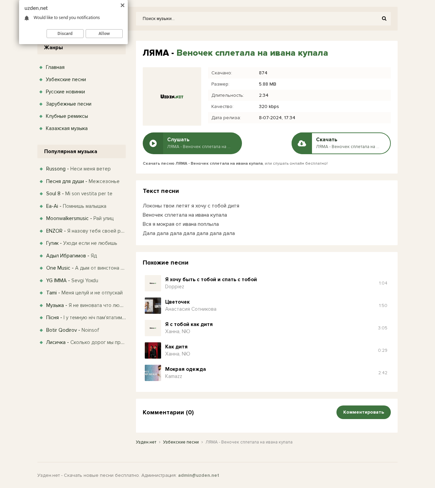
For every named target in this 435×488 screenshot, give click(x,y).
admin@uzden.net (198, 475)
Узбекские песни (66, 79)
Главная (55, 67)
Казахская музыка (67, 128)
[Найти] (384, 18)
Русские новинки (65, 92)
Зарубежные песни (68, 104)
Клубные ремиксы (67, 116)
